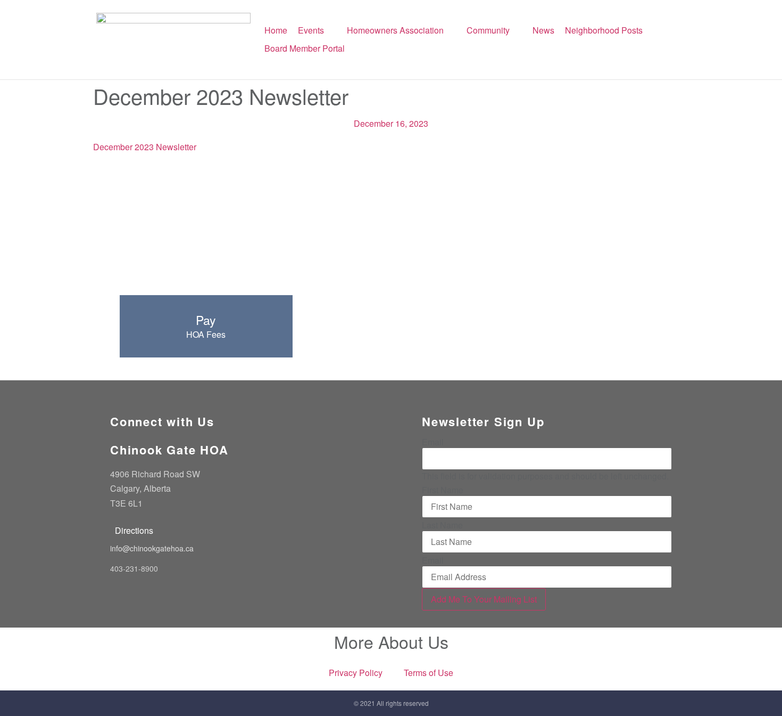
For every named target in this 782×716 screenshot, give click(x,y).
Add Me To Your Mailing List (484, 599)
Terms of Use (428, 672)
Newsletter (176, 147)
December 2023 (124, 147)
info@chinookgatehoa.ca (152, 548)
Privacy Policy (355, 672)
